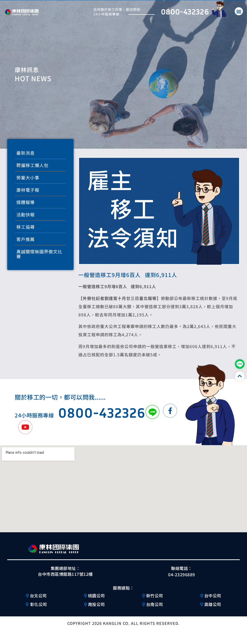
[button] (239, 11)
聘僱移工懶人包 (32, 165)
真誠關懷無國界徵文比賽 (39, 253)
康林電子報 (27, 190)
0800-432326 (185, 11)
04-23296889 (181, 574)
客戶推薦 (25, 239)
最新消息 (25, 153)
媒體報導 (25, 202)
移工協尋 (25, 227)
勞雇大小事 (27, 177)
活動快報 (25, 214)
